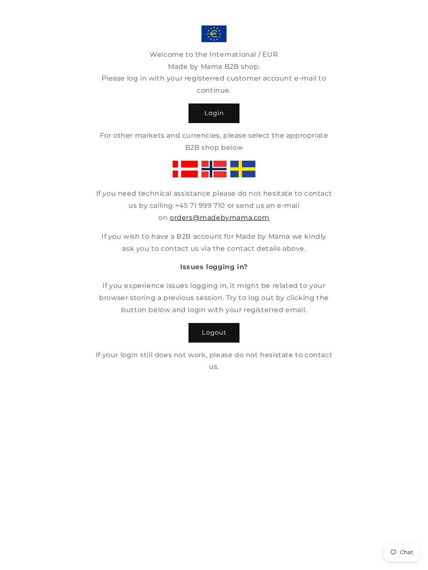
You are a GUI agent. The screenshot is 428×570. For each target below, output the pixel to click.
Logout (214, 332)
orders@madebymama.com (220, 218)
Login (214, 113)
